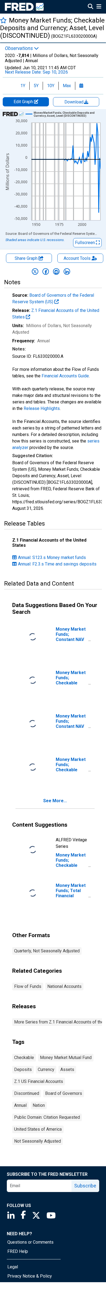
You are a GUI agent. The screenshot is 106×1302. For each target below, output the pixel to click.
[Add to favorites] (3, 20)
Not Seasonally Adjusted (37, 1141)
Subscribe (85, 1186)
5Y (36, 85)
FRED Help (17, 1251)
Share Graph (27, 258)
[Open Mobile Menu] (98, 7)
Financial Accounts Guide (65, 375)
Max (67, 85)
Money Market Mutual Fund (66, 1057)
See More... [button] (55, 800)
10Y (50, 85)
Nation (39, 1105)
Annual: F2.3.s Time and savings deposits (57, 564)
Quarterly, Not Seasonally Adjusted (47, 950)
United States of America (38, 1129)
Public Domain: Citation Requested (47, 1117)
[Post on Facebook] (45, 271)
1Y (22, 85)
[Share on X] (35, 271)
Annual (20, 1105)
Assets (67, 1069)
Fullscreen (85, 242)
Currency (46, 1069)
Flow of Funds (27, 986)
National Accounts (64, 986)
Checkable (24, 1057)
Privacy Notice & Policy (29, 1276)
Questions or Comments (30, 1242)
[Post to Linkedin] (67, 271)
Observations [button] (19, 48)
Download (74, 102)
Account (77, 258)
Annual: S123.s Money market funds (52, 557)
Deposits (23, 1069)
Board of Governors (63, 1093)
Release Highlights (42, 408)
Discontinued (26, 1093)
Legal (12, 1266)
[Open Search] (90, 7)
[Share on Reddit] (56, 271)
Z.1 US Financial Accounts (38, 1081)
